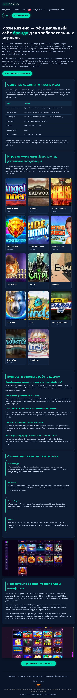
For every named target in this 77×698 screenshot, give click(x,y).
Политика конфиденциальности (56, 676)
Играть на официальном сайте (17, 73)
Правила (21, 676)
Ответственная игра (34, 676)
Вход (6, 15)
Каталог (16, 10)
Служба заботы (53, 10)
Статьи (26, 10)
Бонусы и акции (39, 10)
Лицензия (12, 676)
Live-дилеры (6, 10)
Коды (63, 10)
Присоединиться (21, 15)
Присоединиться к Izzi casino (38, 663)
